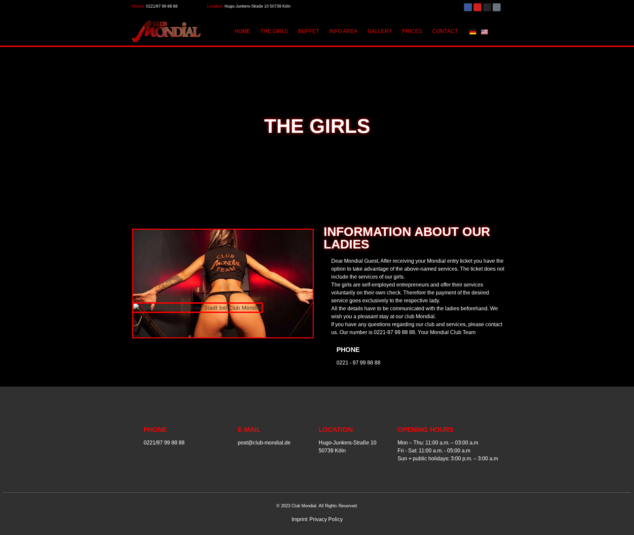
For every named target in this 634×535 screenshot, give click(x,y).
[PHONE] (328, 355)
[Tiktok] (497, 7)
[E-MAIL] (229, 435)
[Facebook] (468, 7)
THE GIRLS (274, 31)
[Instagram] (487, 7)
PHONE (348, 349)
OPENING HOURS (425, 429)
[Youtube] (477, 7)
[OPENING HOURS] (389, 442)
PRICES (412, 31)
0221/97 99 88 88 (162, 6)
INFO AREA (343, 31)
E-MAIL (249, 429)
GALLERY (380, 31)
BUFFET (308, 31)
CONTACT (445, 31)
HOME (242, 31)
